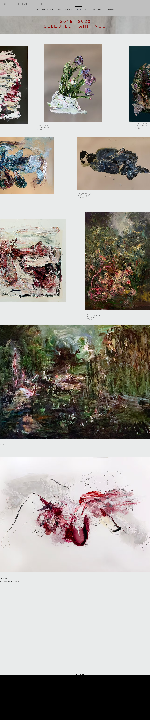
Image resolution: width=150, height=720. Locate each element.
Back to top (80, 674)
